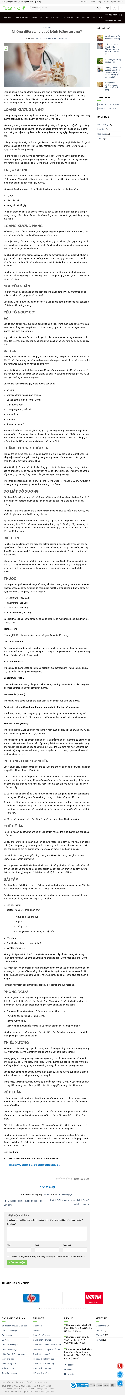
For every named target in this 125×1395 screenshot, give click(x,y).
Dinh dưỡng (102, 124)
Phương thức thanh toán (43, 1359)
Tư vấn (92, 2)
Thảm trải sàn (8, 1368)
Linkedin (70, 1374)
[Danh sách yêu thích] (107, 8)
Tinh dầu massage (10, 1373)
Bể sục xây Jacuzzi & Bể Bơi (14, 1326)
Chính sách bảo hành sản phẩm (47, 1345)
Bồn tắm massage (9, 1330)
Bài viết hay (102, 104)
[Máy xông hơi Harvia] (93, 1298)
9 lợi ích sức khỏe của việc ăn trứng (112, 37)
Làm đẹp (101, 129)
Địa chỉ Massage (117, 2)
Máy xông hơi (22, 18)
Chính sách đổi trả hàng (43, 1364)
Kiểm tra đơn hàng (41, 1373)
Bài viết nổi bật (114, 104)
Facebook (70, 1365)
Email (37, 1245)
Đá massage (7, 1335)
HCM (113, 21)
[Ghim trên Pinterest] (50, 1187)
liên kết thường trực (65, 1195)
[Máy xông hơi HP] (31, 1298)
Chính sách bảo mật (41, 1354)
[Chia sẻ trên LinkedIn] (53, 1187)
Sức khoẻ (47, 27)
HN (112, 15)
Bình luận (11, 1224)
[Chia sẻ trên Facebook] (40, 1187)
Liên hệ (106, 2)
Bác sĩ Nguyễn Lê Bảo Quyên (56, 38)
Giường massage (9, 1349)
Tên (9, 1245)
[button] (114, 8)
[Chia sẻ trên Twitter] (43, 1187)
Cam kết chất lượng (41, 1335)
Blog (99, 2)
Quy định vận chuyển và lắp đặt (46, 1349)
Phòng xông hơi (39, 18)
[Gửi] (98, 8)
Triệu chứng (112, 108)
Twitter (69, 1370)
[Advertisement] (109, 181)
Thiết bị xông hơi (75, 18)
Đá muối (5, 1340)
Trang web (67, 1245)
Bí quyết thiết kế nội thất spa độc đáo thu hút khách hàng (112, 86)
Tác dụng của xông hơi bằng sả (113, 60)
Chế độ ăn (101, 108)
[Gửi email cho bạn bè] (47, 1187)
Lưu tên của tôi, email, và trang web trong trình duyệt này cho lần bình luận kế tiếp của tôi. (48, 1257)
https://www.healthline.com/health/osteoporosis (33, 1165)
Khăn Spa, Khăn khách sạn (14, 1354)
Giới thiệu (83, 2)
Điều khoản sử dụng (42, 1368)
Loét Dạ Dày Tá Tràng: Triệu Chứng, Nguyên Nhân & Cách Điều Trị (113, 49)
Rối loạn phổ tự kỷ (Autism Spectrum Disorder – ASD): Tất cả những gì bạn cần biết (113, 72)
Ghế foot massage (10, 1345)
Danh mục (7, 18)
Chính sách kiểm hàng (42, 1340)
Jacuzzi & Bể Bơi (94, 18)
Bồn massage (57, 18)
